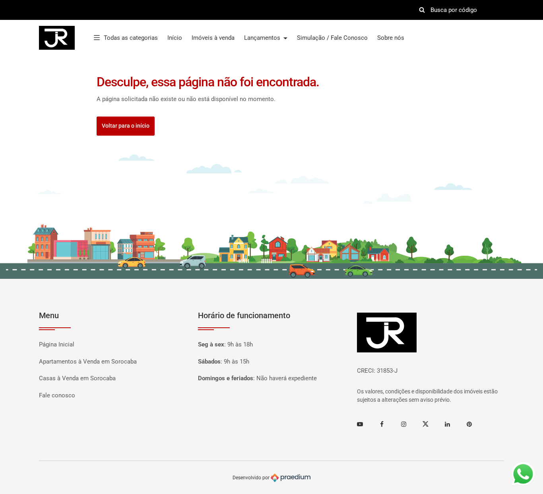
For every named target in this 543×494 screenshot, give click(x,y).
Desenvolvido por (252, 477)
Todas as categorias (131, 37)
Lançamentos (263, 37)
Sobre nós (390, 37)
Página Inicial (56, 344)
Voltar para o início (125, 126)
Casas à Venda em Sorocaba (77, 378)
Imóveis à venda (213, 37)
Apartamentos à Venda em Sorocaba (88, 361)
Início (174, 37)
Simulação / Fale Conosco (332, 37)
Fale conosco (57, 395)
